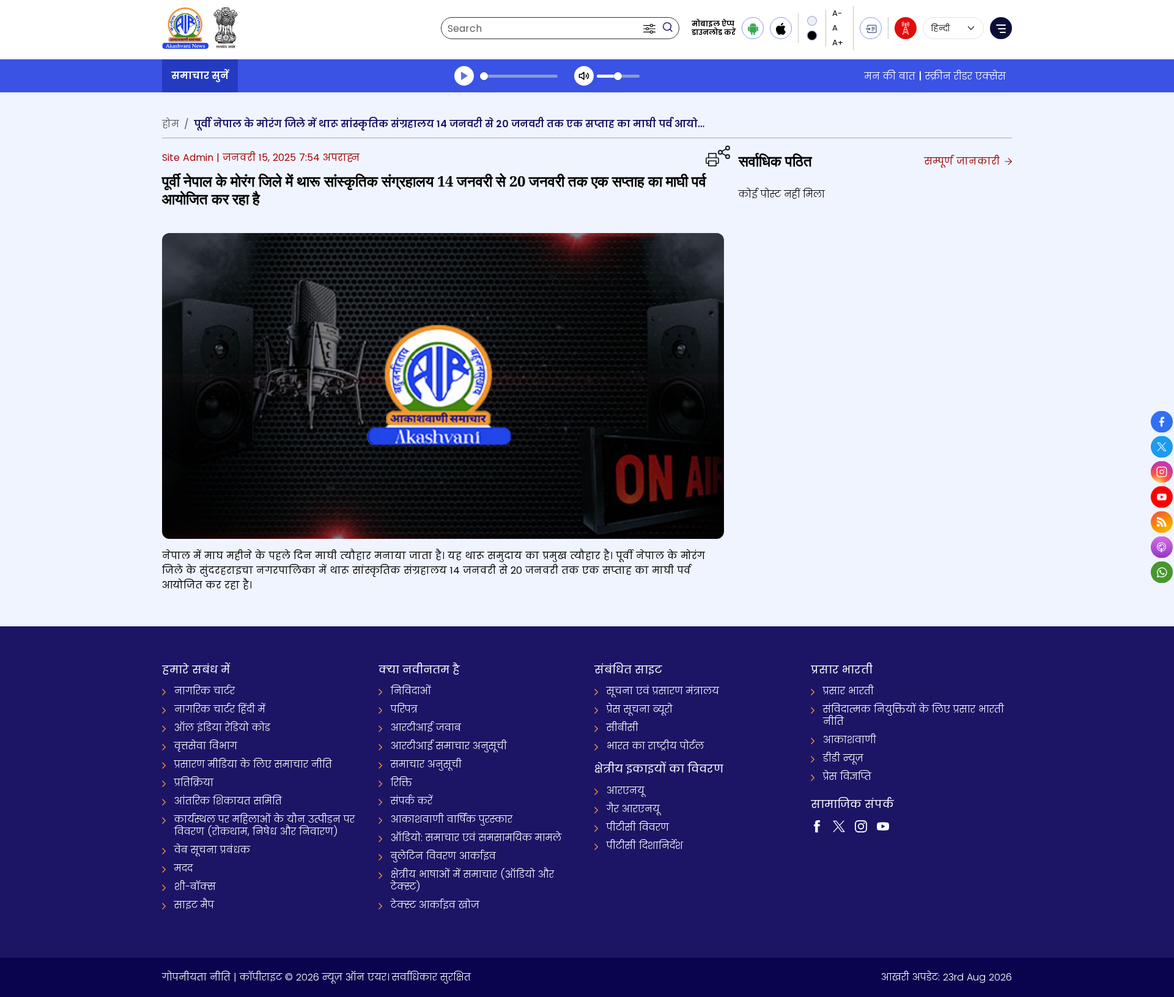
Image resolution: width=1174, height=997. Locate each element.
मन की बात (890, 76)
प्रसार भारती (848, 691)
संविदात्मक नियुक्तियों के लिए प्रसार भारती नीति (913, 715)
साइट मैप (194, 905)
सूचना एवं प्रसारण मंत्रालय (663, 691)
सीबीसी (622, 728)
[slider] (519, 76)
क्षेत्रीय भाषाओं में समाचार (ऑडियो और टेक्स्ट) (472, 880)
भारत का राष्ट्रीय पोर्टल (655, 746)
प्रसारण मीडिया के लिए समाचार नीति (253, 764)
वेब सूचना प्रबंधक (212, 850)
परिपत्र (404, 709)
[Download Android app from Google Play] (753, 28)
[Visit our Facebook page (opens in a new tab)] (817, 826)
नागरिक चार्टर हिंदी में (219, 709)
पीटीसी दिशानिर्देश (645, 846)
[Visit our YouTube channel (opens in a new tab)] (883, 826)
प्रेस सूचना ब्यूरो (640, 709)
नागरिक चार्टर (204, 691)
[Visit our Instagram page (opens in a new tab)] (861, 826)
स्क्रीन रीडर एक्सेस (965, 76)
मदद (183, 868)
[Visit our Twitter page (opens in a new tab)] (839, 826)
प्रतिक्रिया (193, 783)
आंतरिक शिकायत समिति (228, 801)
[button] (650, 28)
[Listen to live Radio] (906, 28)
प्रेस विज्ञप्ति (847, 776)
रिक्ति (401, 783)
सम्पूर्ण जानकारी (963, 161)
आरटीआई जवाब (426, 728)
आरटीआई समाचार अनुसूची (449, 746)
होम (170, 124)
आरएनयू (625, 791)
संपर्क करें (411, 801)
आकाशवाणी (849, 740)
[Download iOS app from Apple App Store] (781, 28)
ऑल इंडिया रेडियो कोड (222, 728)
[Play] (464, 76)
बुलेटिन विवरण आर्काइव (443, 856)
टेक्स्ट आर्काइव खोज (435, 905)
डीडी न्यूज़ (843, 758)
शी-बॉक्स (195, 887)
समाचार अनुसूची (426, 764)
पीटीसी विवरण (638, 827)
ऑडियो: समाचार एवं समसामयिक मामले (476, 838)
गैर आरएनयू (633, 809)
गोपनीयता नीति (196, 977)
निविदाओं (411, 691)
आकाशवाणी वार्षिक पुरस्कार (451, 819)
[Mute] (584, 76)
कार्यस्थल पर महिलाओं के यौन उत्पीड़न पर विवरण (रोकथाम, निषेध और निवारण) (264, 825)
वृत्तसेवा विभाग (205, 746)
